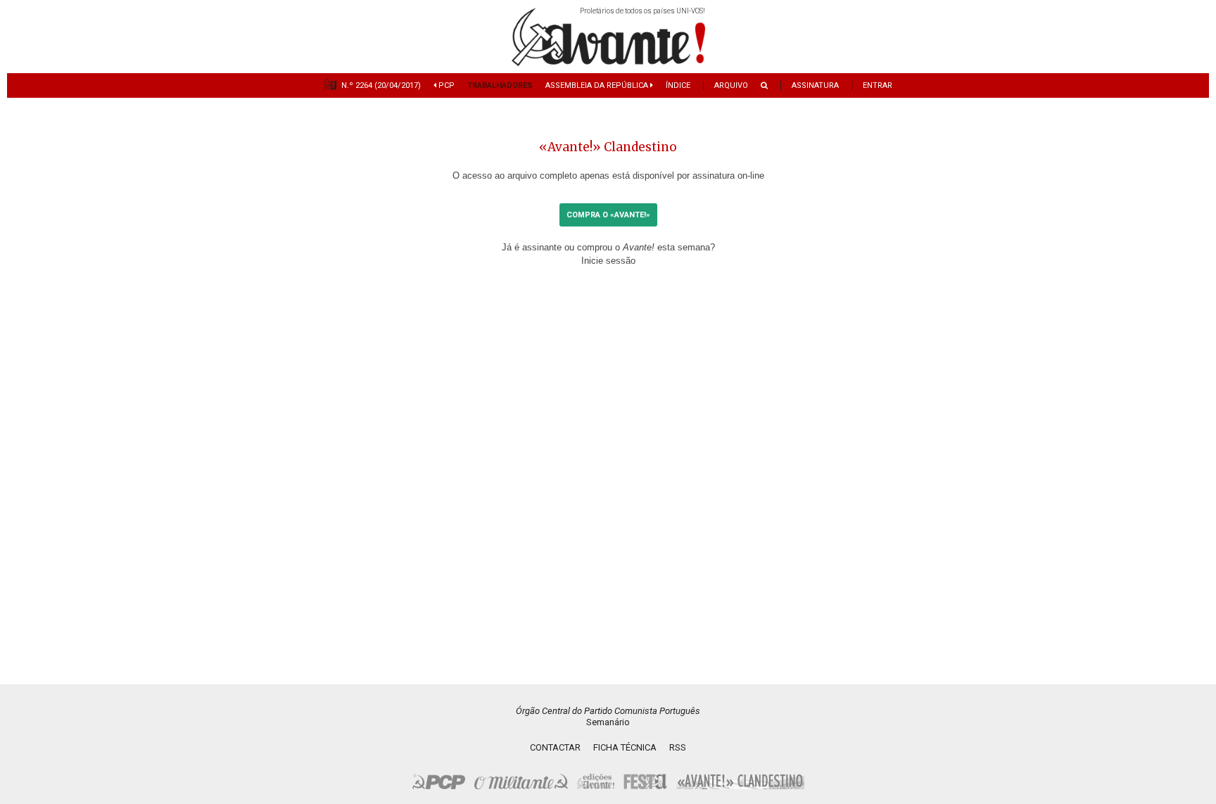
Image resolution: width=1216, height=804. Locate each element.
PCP (445, 85)
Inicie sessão (608, 260)
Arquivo (731, 85)
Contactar (555, 747)
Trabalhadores (500, 85)
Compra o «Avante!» (608, 214)
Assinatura (815, 85)
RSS (677, 747)
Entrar (877, 85)
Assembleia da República (597, 85)
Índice (678, 85)
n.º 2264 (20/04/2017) (381, 85)
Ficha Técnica (625, 747)
